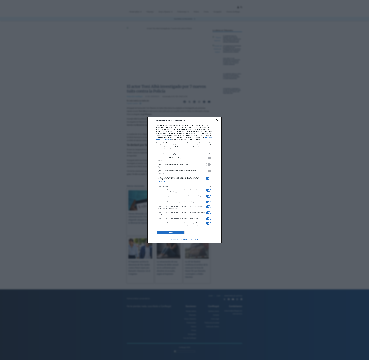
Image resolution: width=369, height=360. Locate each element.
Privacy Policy (195, 239)
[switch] (208, 158)
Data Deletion (174, 239)
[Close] (218, 121)
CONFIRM (170, 232)
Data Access (184, 239)
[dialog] (184, 180)
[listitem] (184, 154)
